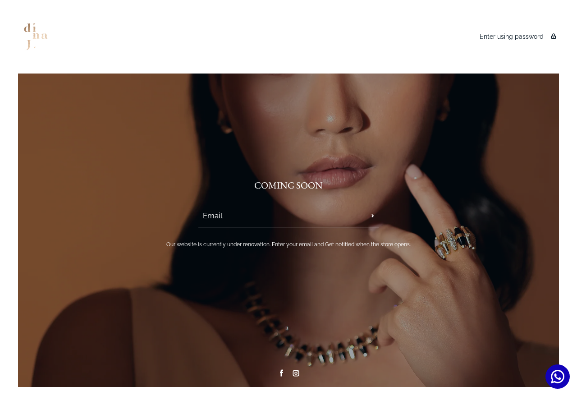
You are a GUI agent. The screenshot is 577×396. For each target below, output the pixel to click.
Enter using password (512, 36)
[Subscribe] (372, 216)
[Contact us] (557, 376)
